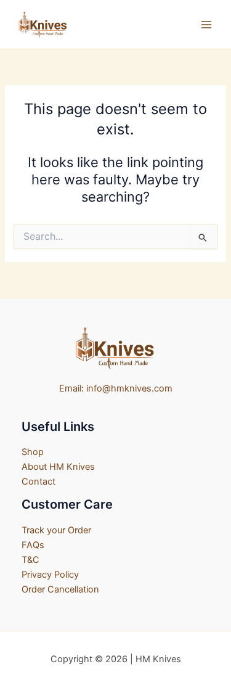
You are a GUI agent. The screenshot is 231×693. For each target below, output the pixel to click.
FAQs (33, 545)
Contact (38, 481)
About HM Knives (58, 466)
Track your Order (56, 530)
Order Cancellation (60, 589)
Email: (71, 388)
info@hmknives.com (129, 388)
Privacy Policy (50, 574)
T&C (30, 559)
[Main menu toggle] (206, 24)
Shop (33, 451)
